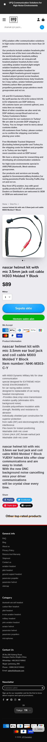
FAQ (4, 538)
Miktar (5, 292)
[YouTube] (19, 700)
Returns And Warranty (11, 554)
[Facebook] (3, 700)
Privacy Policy (8, 550)
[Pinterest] (11, 700)
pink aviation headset (11, 622)
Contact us (6, 562)
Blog (4, 542)
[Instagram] (15, 700)
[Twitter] (7, 700)
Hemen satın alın (23, 318)
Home (4, 204)
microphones (7, 638)
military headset (8, 618)
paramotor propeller (10, 578)
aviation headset (9, 566)
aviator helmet (8, 626)
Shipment (6, 558)
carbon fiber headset (10, 606)
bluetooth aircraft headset (12, 602)
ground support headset (12, 574)
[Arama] (42, 27)
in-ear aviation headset (11, 614)
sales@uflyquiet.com (16, 671)
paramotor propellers (10, 634)
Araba (43, 19)
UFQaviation (27, 737)
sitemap (5, 586)
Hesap (38, 19)
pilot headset (7, 570)
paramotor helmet (9, 582)
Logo (13, 20)
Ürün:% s (13, 204)
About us (6, 546)
